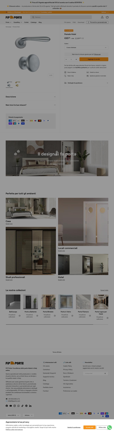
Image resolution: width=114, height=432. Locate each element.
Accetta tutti (89, 427)
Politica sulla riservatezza (14, 429)
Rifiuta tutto (102, 427)
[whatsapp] (109, 426)
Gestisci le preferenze (74, 427)
